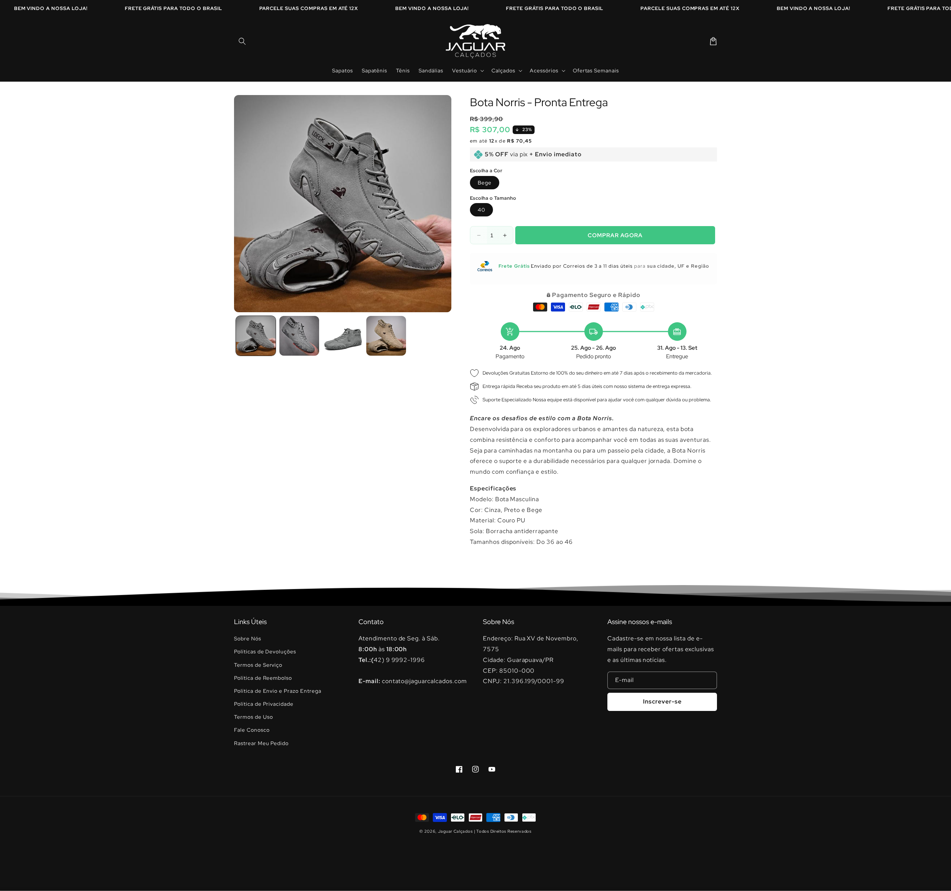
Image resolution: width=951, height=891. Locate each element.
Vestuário (464, 70)
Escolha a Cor (486, 170)
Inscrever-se (662, 701)
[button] (242, 41)
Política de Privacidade (263, 704)
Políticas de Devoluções (265, 651)
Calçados (503, 70)
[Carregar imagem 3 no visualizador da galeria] (343, 336)
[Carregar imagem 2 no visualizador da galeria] (299, 336)
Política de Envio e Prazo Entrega (277, 691)
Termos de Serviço (258, 665)
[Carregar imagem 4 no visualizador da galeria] (386, 336)
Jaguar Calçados (455, 831)
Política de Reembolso (263, 678)
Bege (484, 182)
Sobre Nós (247, 638)
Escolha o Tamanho (493, 198)
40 (481, 209)
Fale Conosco (252, 730)
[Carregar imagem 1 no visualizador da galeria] (256, 336)
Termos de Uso (253, 717)
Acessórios (544, 70)
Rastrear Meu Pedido (261, 743)
